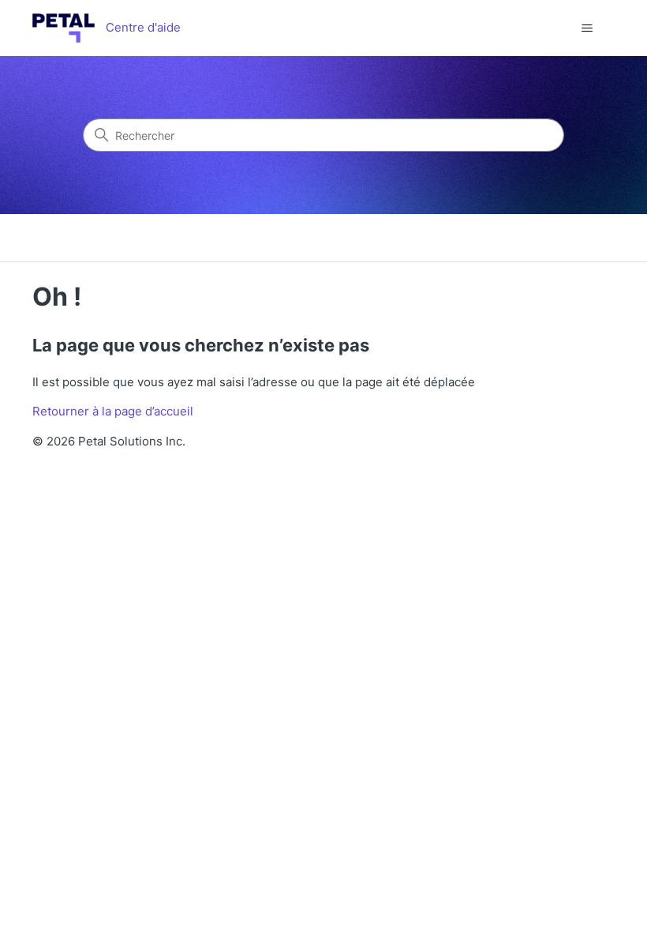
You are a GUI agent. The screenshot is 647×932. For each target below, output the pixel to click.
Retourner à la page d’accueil (112, 411)
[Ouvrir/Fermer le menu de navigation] (587, 28)
